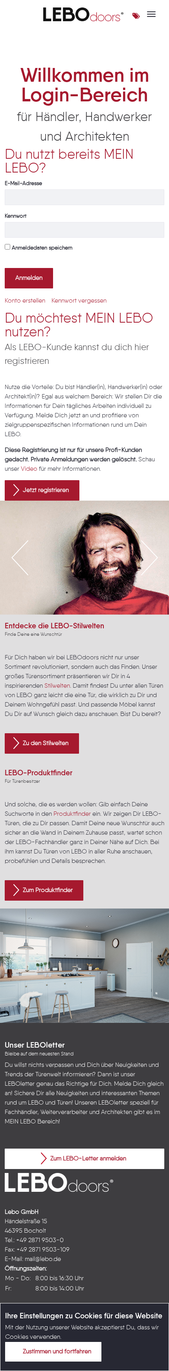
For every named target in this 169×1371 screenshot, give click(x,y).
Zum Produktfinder (47, 890)
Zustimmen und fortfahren (56, 1352)
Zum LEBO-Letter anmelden (87, 1159)
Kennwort (15, 216)
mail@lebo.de (43, 1259)
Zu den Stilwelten (44, 743)
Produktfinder (72, 814)
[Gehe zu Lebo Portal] (83, 14)
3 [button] (90, 592)
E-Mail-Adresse (23, 183)
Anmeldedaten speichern (41, 248)
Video (29, 469)
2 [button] (79, 592)
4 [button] (102, 592)
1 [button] (67, 592)
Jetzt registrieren (45, 490)
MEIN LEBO (20, 1122)
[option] (84, 558)
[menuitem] (25, 301)
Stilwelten (57, 686)
